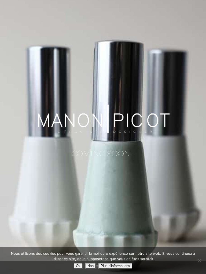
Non (90, 266)
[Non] (199, 260)
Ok (78, 266)
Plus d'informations (115, 266)
